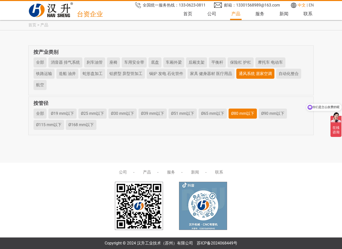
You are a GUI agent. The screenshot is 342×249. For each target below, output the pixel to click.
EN (311, 5)
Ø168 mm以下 (81, 124)
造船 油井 (67, 73)
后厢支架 (197, 62)
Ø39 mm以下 (152, 113)
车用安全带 (134, 62)
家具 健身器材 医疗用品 (211, 73)
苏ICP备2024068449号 (217, 243)
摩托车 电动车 (270, 62)
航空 (40, 84)
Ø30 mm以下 (122, 113)
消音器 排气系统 (65, 62)
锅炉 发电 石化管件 (166, 73)
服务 (259, 13)
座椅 (113, 62)
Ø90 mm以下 (272, 113)
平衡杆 (217, 62)
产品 (235, 13)
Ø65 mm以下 (212, 113)
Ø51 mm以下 (182, 113)
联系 (307, 13)
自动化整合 (289, 73)
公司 (211, 13)
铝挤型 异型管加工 (125, 73)
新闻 (283, 13)
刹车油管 (95, 62)
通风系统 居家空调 (255, 73)
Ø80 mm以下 (242, 113)
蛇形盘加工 (93, 73)
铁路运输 (44, 73)
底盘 (155, 62)
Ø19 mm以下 (62, 113)
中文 (302, 5)
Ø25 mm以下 (92, 113)
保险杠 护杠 (240, 62)
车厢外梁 (174, 62)
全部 (40, 62)
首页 (187, 13)
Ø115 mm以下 (49, 124)
